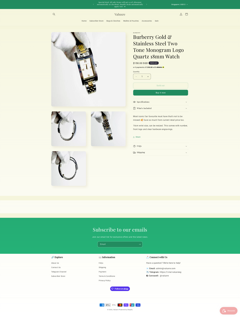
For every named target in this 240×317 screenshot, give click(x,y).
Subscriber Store (58, 276)
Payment (102, 272)
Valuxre (115, 310)
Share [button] (138, 137)
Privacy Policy (104, 281)
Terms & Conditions (107, 276)
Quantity (136, 72)
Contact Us (56, 267)
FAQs (101, 263)
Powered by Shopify (126, 310)
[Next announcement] (146, 4)
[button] (54, 14)
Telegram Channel (58, 272)
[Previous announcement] (93, 4)
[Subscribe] (139, 244)
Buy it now (161, 93)
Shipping (102, 267)
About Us (55, 263)
